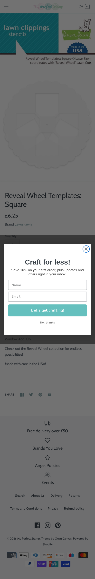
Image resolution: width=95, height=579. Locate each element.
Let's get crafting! (47, 310)
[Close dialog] (86, 249)
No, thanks (47, 322)
